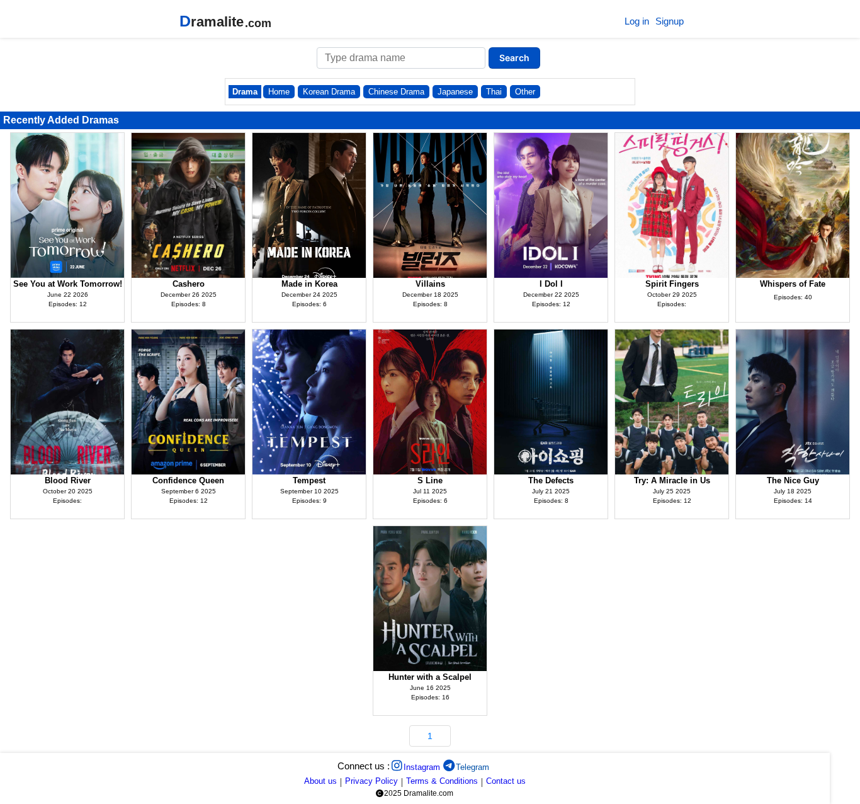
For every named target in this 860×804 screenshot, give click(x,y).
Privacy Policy (371, 781)
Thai (494, 91)
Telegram (472, 767)
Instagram (422, 767)
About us (320, 781)
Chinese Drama (396, 91)
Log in (637, 21)
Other (525, 91)
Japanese (455, 91)
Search (514, 57)
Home (279, 91)
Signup (669, 21)
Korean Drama (329, 91)
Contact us (506, 781)
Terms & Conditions (442, 781)
